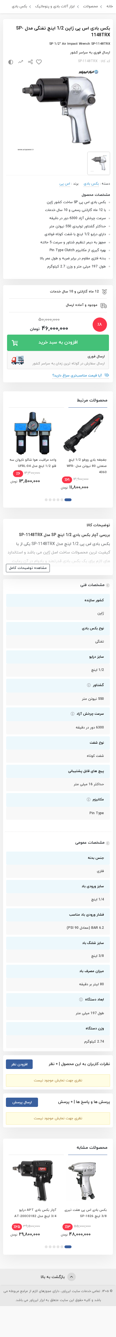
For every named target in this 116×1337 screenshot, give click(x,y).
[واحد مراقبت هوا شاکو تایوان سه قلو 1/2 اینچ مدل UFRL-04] (32, 433)
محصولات (90, 6)
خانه (109, 6)
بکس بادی (19, 6)
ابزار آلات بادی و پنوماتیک (55, 6)
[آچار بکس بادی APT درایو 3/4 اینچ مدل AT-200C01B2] (32, 1180)
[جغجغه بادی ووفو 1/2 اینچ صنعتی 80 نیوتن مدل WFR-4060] (83, 433)
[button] (68, 500)
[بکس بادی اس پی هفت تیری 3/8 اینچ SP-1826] (83, 1180)
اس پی (64, 183)
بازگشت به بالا (53, 1277)
